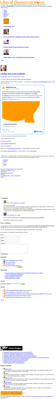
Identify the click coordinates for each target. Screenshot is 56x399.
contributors (49, 396)
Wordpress (8, 396)
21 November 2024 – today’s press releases (10, 175)
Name (2, 234)
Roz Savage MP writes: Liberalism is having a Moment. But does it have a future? (24, 273)
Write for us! (6, 14)
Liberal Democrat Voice (37, 396)
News (13, 170)
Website (2, 240)
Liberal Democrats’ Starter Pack (14, 148)
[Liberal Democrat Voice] (22, 3)
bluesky (21, 169)
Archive (5, 11)
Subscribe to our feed (10, 263)
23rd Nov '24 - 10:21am (19, 203)
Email (2, 237)
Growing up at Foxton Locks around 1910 (22, 352)
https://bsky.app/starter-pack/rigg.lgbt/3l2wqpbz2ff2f (32, 217)
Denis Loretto (8, 369)
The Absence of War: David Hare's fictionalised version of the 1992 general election (29, 357)
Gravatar (40, 229)
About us (6, 15)
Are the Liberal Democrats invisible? (13, 275)
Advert (2, 60)
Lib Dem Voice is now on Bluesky (13, 74)
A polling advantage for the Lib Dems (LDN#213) (21, 353)
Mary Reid (4, 76)
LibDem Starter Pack (12, 151)
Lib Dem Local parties (6, 141)
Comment (3, 243)
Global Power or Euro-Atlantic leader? (14, 297)
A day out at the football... (18, 362)
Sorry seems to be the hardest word (16, 361)
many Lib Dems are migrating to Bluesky (21, 79)
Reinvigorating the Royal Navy (12, 278)
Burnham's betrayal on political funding (19, 358)
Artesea (18, 396)
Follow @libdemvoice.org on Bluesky (14, 260)
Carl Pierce (7, 386)
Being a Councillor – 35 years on (13, 276)
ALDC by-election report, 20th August (14, 274)
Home (5, 10)
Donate (5, 12)
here (27, 227)
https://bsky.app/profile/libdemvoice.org (42, 81)
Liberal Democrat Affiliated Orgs (8, 143)
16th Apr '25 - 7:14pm (15, 215)
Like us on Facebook (10, 262)
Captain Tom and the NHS (7, 173)
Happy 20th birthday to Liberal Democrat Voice (23, 354)
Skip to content (4, 7)
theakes (6, 373)
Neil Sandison (8, 382)
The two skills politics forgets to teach (18, 360)
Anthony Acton (8, 377)
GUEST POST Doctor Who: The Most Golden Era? (24, 356)
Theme (5, 16)
